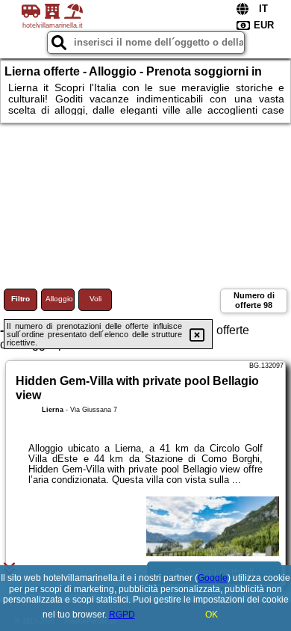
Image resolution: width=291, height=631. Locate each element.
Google (213, 578)
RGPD (122, 614)
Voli (95, 299)
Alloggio (59, 299)
